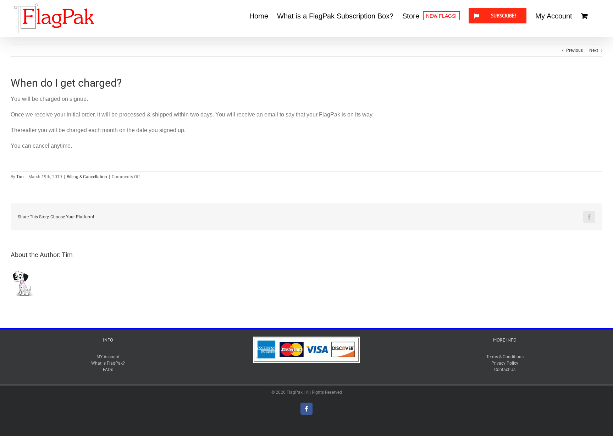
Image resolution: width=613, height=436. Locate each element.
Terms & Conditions (505, 356)
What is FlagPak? (108, 363)
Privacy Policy (504, 363)
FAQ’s (108, 369)
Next (593, 50)
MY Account (108, 356)
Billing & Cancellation (87, 176)
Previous (574, 50)
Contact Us (504, 369)
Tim (20, 176)
